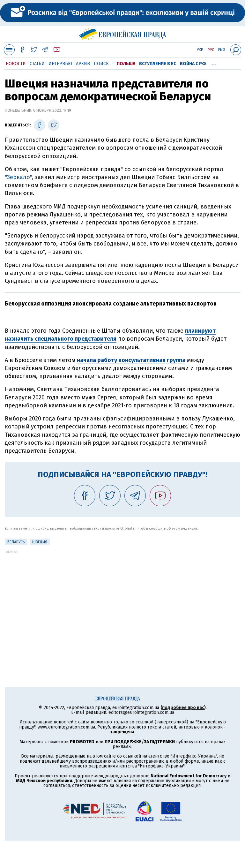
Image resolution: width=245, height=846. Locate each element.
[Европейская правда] (123, 33)
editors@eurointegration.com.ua (141, 712)
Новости (16, 63)
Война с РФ (193, 63)
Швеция (39, 542)
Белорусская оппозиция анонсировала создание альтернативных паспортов (111, 303)
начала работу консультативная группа (131, 360)
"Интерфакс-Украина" (194, 756)
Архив (83, 63)
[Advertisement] (122, 598)
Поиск (101, 63)
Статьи (37, 63)
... (214, 62)
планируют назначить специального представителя (110, 334)
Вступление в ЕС (157, 63)
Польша (126, 63)
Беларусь (16, 542)
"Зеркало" (18, 177)
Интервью (60, 63)
